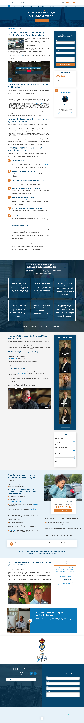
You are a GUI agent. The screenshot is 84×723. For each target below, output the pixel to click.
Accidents (31, 6)
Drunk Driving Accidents (60, 463)
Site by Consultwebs (73, 714)
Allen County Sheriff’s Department (34, 192)
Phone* (57, 50)
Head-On (57, 458)
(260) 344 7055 (20, 55)
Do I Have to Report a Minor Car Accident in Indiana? (63, 450)
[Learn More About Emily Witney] (65, 407)
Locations (66, 6)
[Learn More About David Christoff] (65, 391)
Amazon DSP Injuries (40, 6)
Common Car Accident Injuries (61, 447)
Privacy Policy (34, 714)
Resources (53, 708)
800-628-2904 (70, 2)
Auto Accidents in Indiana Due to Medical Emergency (63, 441)
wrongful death (35, 504)
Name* (57, 40)
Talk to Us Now (42, 20)
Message (57, 55)
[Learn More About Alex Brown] (65, 374)
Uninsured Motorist (59, 438)
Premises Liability (52, 6)
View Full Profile (65, 113)
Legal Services (23, 6)
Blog (59, 6)
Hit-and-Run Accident (59, 444)
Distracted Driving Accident (60, 453)
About (15, 6)
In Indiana (10, 568)
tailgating (15, 354)
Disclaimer (39, 714)
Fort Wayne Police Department (19, 192)
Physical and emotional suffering (15, 501)
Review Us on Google (65, 583)
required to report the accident (22, 199)
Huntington (48, 621)
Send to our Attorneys (65, 64)
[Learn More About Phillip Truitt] (65, 95)
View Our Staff (65, 426)
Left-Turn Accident (59, 456)
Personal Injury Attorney (30, 708)
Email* (57, 45)
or (18, 373)
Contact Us (74, 6)
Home (9, 6)
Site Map (29, 714)
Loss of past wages (12, 497)
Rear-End (57, 461)
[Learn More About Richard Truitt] (65, 340)
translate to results (39, 103)
